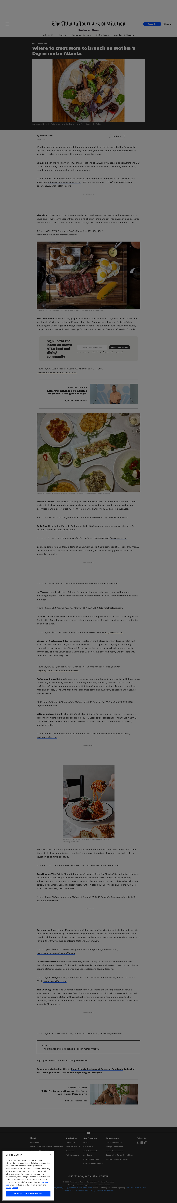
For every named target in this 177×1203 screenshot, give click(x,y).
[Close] (51, 1155)
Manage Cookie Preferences (28, 1193)
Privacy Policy (12, 1188)
